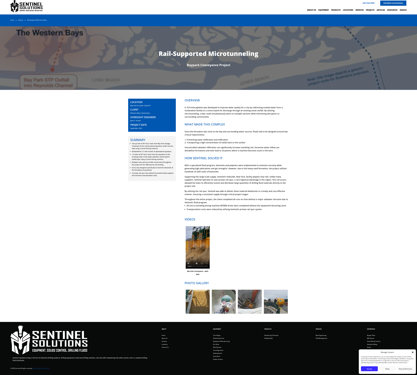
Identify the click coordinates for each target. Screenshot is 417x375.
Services (164, 341)
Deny (387, 369)
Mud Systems (217, 347)
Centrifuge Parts (218, 350)
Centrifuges (216, 335)
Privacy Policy (37, 368)
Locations (165, 344)
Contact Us (165, 347)
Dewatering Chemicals (271, 335)
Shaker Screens (218, 359)
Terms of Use (45, 368)
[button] (413, 352)
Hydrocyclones (217, 353)
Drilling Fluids (268, 338)
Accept (369, 369)
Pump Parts (216, 356)
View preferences (405, 369)
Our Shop (216, 344)
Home (163, 335)
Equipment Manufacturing (221, 341)
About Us (164, 338)
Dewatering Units (218, 338)
